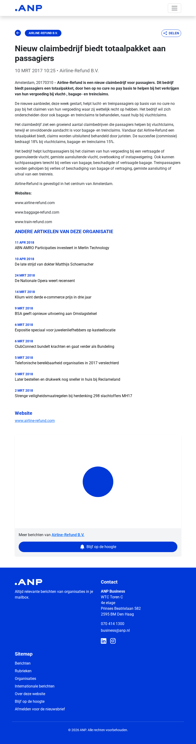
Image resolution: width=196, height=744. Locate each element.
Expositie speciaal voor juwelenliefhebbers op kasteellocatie (65, 330)
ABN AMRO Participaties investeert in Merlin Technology (62, 248)
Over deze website (30, 694)
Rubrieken (23, 671)
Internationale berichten (34, 686)
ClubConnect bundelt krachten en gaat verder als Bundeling (64, 346)
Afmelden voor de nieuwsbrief (40, 709)
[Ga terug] (18, 33)
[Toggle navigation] (174, 8)
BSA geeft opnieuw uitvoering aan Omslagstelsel (56, 313)
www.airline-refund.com (35, 420)
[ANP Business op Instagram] (113, 641)
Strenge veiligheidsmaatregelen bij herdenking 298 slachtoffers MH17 (73, 396)
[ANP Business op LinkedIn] (103, 641)
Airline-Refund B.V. (43, 33)
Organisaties (25, 678)
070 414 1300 (112, 623)
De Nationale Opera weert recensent (45, 280)
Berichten (23, 663)
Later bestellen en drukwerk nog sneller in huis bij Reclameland (67, 379)
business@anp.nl (115, 630)
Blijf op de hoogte (29, 701)
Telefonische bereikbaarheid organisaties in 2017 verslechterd (67, 363)
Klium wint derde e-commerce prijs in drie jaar (53, 297)
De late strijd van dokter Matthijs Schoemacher (54, 264)
